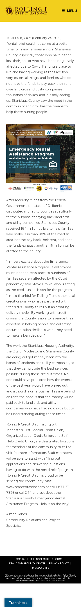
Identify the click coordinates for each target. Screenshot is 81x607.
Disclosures (40, 567)
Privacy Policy (59, 563)
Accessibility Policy (49, 559)
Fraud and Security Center (27, 563)
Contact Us (24, 559)
